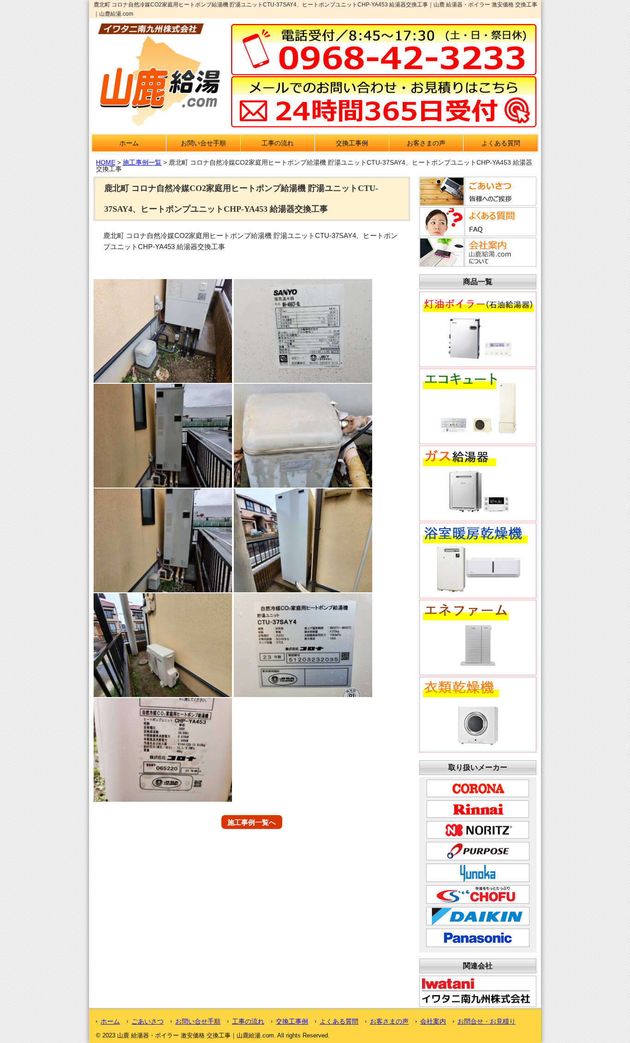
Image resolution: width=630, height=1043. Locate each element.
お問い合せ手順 (203, 143)
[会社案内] (476, 264)
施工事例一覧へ (251, 822)
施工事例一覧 (142, 162)
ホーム (129, 143)
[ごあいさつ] (476, 203)
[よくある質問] (476, 233)
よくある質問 (500, 143)
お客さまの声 (426, 143)
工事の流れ (278, 143)
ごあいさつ (147, 1021)
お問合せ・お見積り (487, 1021)
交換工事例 (352, 143)
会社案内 (433, 1021)
